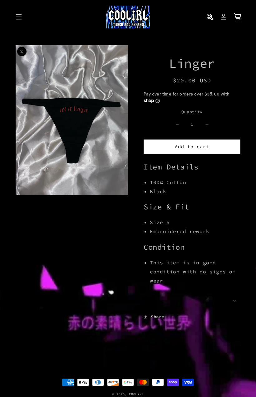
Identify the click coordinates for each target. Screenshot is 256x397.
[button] (19, 17)
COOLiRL (136, 394)
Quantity (191, 112)
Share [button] (157, 317)
